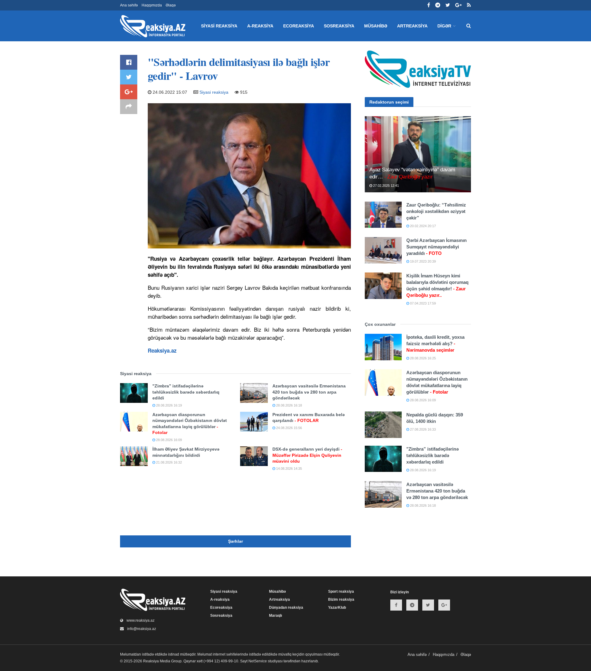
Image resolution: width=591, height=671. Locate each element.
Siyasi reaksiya (219, 25)
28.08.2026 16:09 (168, 440)
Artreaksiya (412, 25)
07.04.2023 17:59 (422, 303)
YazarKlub (337, 607)
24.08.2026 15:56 (288, 428)
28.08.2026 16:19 (168, 405)
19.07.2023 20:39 (422, 261)
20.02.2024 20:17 (422, 226)
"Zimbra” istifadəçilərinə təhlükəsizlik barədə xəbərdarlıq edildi (185, 391)
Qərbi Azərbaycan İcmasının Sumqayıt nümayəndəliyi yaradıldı (436, 247)
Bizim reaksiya (341, 599)
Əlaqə (171, 5)
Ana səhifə (129, 5)
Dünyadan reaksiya (286, 607)
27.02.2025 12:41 (385, 185)
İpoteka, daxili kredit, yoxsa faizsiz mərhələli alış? (435, 343)
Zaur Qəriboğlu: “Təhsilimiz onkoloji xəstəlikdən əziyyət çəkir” (436, 211)
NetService (257, 661)
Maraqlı (275, 615)
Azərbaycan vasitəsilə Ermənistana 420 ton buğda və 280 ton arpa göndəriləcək (309, 391)
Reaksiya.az (162, 350)
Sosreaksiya (339, 25)
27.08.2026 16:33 (422, 429)
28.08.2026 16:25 (422, 358)
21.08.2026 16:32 (168, 462)
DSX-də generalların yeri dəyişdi (307, 455)
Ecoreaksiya (298, 25)
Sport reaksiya (341, 591)
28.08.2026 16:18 (288, 405)
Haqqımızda (152, 5)
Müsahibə (375, 25)
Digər (444, 25)
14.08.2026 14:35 (288, 468)
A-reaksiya (260, 25)
